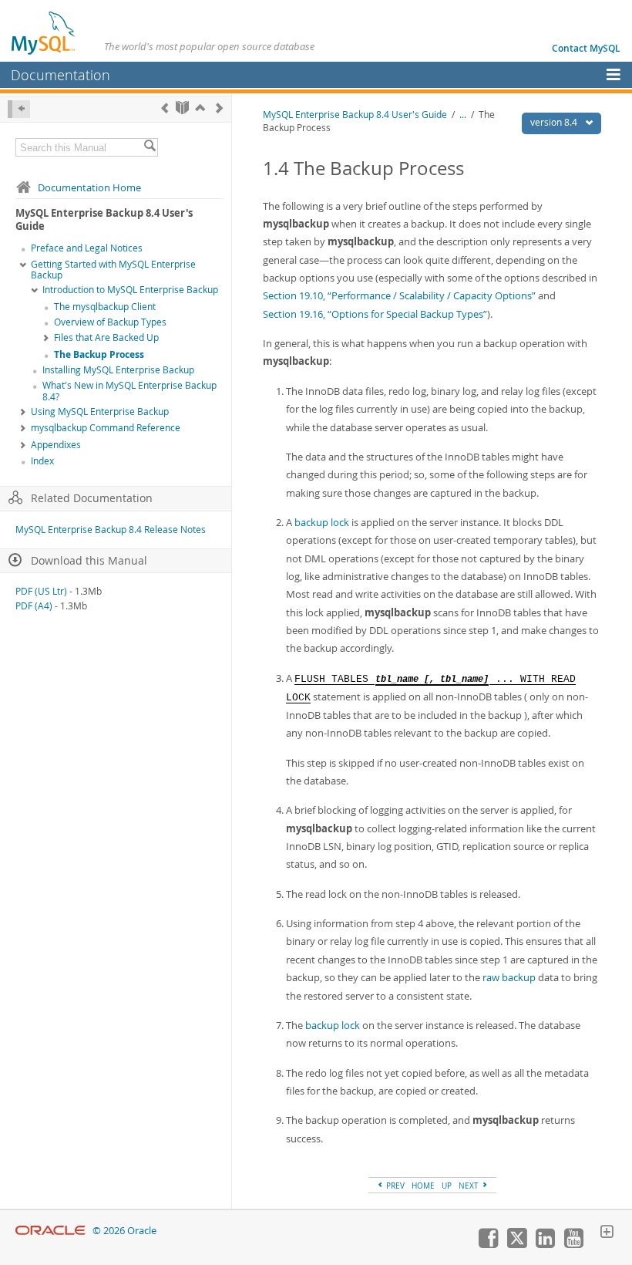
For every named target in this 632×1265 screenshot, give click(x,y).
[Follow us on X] (516, 1244)
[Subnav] (23, 265)
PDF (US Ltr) (41, 591)
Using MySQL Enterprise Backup (100, 411)
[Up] (200, 107)
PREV (394, 1185)
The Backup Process (99, 354)
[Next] (219, 107)
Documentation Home (89, 187)
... (462, 114)
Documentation (60, 75)
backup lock (321, 522)
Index (42, 460)
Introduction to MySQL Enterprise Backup (130, 289)
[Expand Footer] (607, 1233)
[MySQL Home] (44, 32)
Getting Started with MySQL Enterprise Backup (113, 270)
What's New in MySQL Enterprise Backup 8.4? (129, 391)
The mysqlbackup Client (105, 306)
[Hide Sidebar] (19, 109)
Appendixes (56, 444)
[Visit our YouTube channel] (573, 1244)
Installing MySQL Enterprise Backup (118, 369)
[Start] (182, 107)
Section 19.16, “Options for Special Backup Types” (375, 314)
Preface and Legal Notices (87, 248)
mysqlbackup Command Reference (105, 427)
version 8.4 (555, 122)
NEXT (470, 1185)
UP (447, 1185)
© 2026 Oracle (124, 1230)
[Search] (149, 147)
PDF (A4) (33, 606)
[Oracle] (50, 1230)
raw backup (509, 977)
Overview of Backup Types (110, 322)
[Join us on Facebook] (488, 1244)
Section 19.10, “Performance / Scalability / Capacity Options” (399, 295)
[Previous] (164, 107)
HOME (423, 1185)
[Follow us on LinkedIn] (545, 1244)
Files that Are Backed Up (106, 337)
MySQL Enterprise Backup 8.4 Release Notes (110, 529)
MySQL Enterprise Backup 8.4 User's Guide (355, 114)
